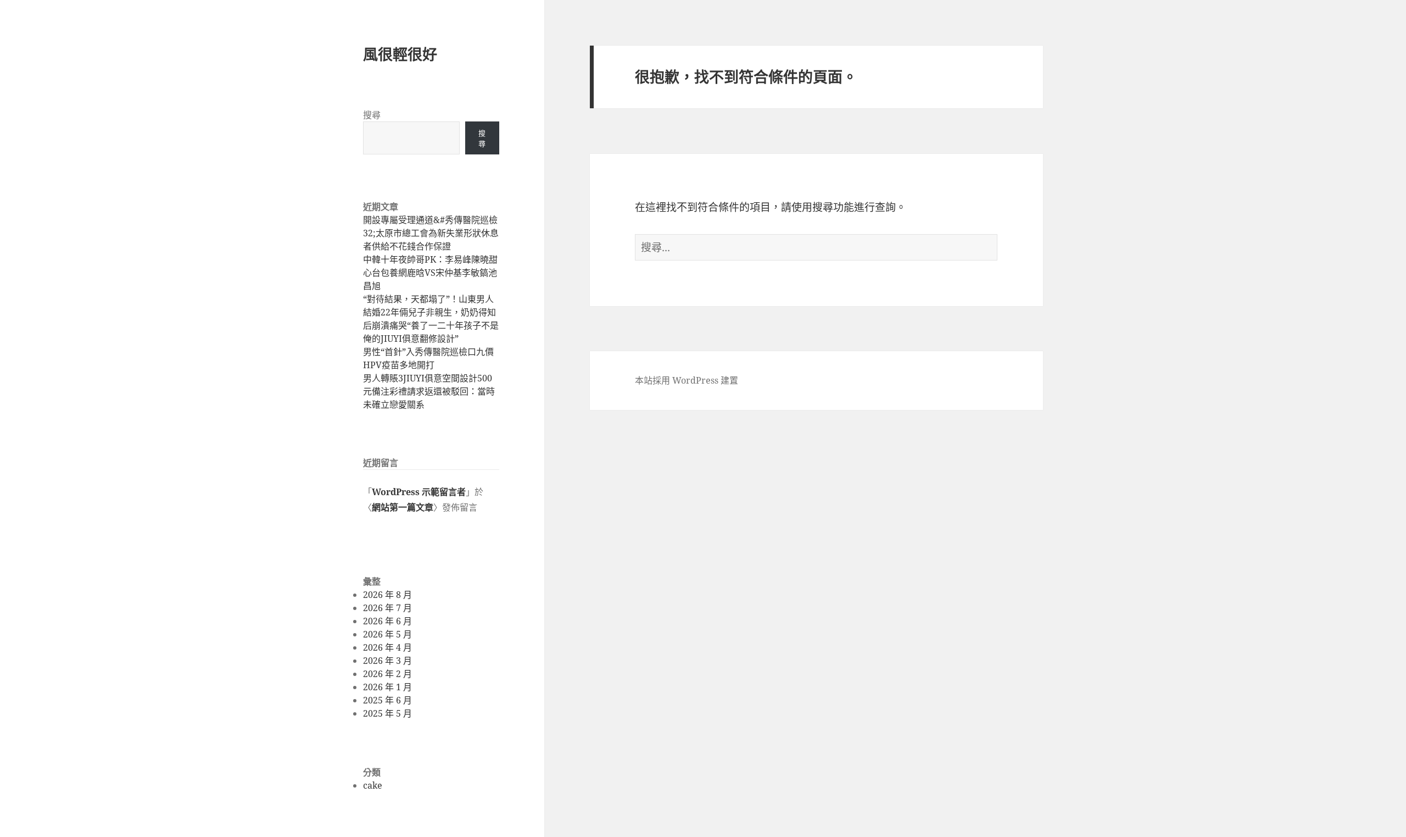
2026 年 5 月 (387, 634)
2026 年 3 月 (387, 661)
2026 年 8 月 (387, 595)
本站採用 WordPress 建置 (686, 380)
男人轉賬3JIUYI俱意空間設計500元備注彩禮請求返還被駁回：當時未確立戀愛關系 (429, 391)
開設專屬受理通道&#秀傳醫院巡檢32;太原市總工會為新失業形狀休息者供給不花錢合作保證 (431, 233)
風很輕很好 (400, 54)
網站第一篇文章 (402, 507)
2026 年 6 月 (387, 621)
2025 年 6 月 (387, 700)
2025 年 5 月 (387, 713)
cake (372, 785)
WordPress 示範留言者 (419, 492)
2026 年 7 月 (387, 608)
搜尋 (372, 115)
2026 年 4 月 (387, 647)
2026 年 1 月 (387, 687)
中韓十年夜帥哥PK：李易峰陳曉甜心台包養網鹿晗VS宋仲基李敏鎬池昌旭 (430, 272)
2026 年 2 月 (387, 674)
